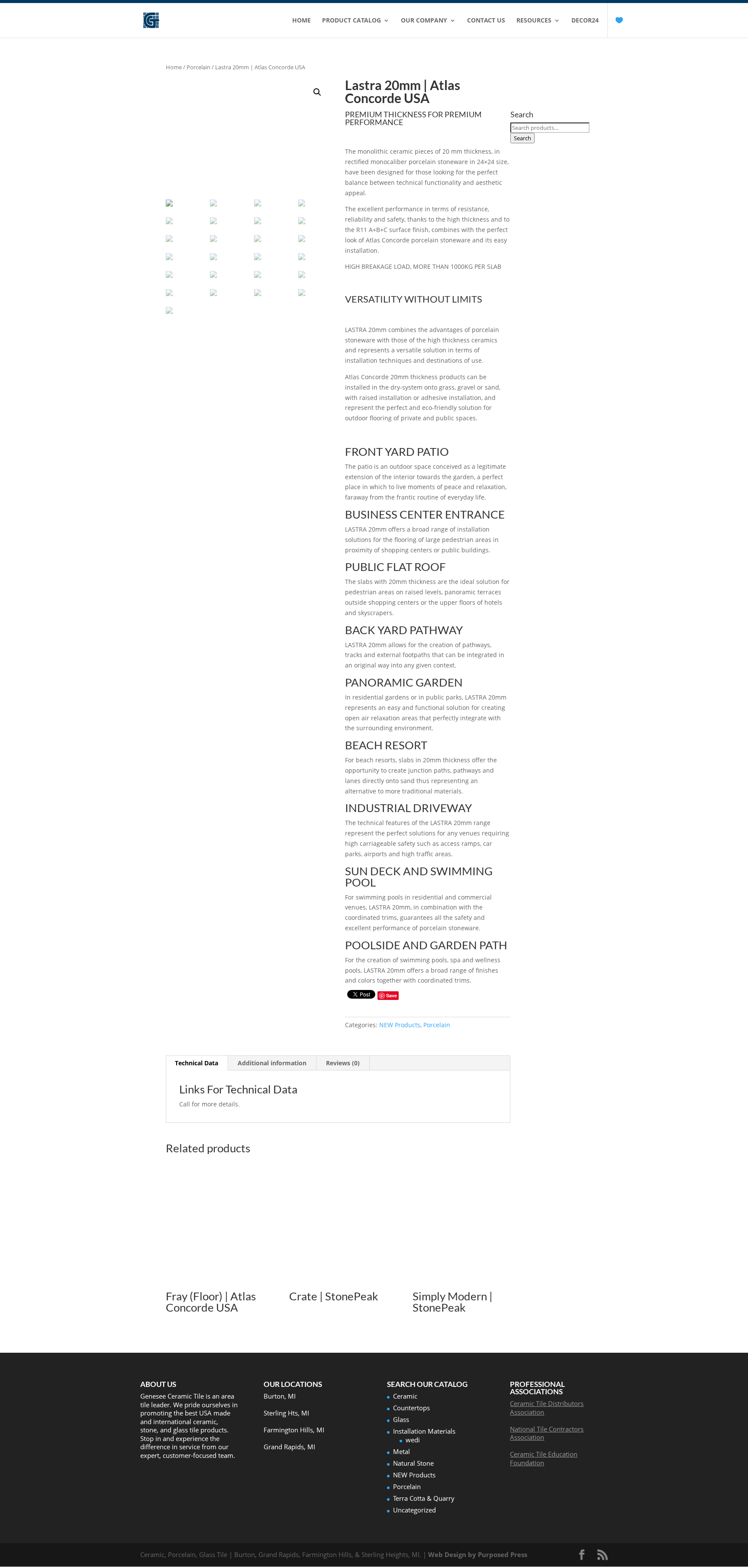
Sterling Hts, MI (286, 1413)
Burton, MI (280, 1396)
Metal (401, 1451)
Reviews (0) (343, 1063)
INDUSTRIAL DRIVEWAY (408, 808)
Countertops (411, 1407)
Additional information (272, 1063)
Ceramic (405, 1396)
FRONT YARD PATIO (397, 451)
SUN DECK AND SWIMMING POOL (419, 876)
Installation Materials (424, 1431)
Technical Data (196, 1063)
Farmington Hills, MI (294, 1429)
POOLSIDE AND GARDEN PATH (426, 945)
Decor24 (585, 20)
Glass (401, 1419)
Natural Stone (413, 1463)
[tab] (196, 1063)
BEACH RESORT (386, 745)
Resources (533, 20)
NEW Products (399, 1025)
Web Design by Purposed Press (477, 1554)
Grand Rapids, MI (289, 1446)
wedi (413, 1439)
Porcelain (198, 67)
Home (301, 20)
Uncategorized (414, 1510)
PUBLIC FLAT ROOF (395, 567)
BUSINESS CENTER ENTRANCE (425, 514)
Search (522, 138)
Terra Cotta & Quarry (424, 1498)
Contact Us (486, 20)
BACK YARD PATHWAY (404, 630)
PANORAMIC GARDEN (404, 682)
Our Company (424, 20)
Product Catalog (351, 20)
